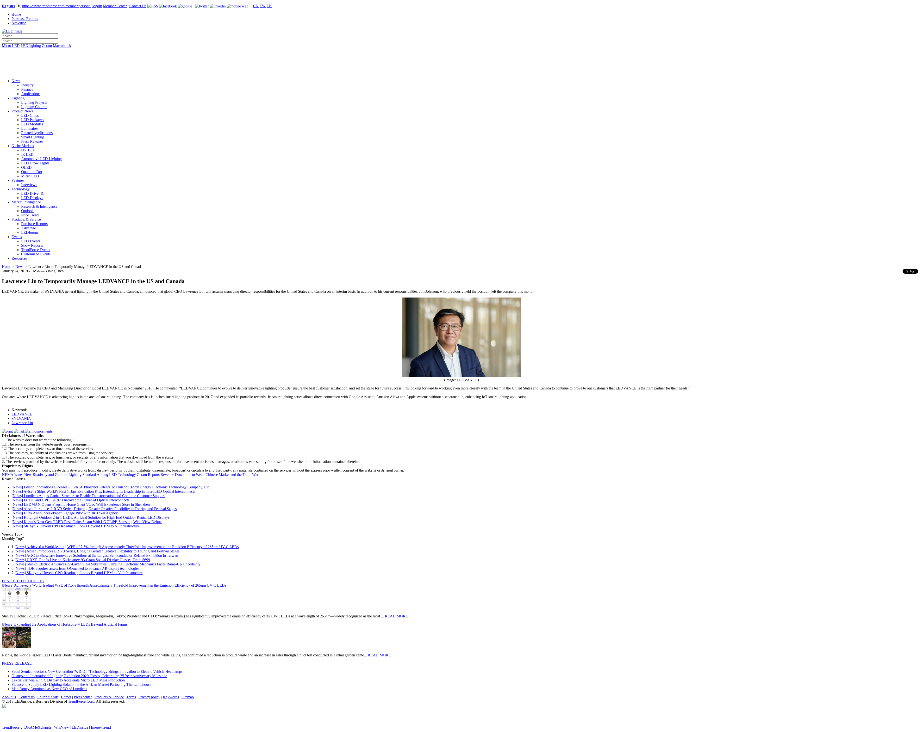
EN (269, 6)
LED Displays (32, 198)
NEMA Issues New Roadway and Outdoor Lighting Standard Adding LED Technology (69, 475)
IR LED (27, 154)
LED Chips (30, 115)
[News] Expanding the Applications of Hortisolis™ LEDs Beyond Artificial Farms (64, 624)
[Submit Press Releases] (461, 64)
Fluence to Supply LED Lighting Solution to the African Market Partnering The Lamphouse (81, 684)
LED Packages (32, 120)
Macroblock (62, 46)
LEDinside (80, 727)
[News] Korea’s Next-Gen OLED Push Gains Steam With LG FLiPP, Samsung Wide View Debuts (87, 522)
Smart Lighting (32, 137)
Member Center (115, 6)
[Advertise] (461, 58)
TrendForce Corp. (81, 701)
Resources (19, 258)
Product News (22, 111)
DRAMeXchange (37, 727)
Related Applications (37, 133)
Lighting (18, 98)
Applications (30, 94)
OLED (26, 167)
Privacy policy (149, 697)
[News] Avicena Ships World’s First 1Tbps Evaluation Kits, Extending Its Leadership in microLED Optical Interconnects (103, 491)
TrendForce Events (35, 250)
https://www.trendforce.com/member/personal (56, 6)
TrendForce (10, 727)
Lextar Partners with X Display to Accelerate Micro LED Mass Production (68, 680)
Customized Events (35, 254)
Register (8, 6)
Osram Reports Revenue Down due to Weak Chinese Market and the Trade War (197, 475)
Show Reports (32, 245)
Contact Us (137, 6)
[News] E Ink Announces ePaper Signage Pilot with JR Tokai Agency (65, 513)
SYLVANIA (21, 418)
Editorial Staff (47, 697)
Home (16, 14)
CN (256, 6)
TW (263, 6)
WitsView (61, 727)
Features (18, 180)
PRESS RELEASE (17, 663)
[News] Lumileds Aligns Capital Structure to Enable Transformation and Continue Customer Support (88, 496)
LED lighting (31, 46)
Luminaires (29, 128)
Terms (131, 697)
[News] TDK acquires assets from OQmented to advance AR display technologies (76, 568)
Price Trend (30, 215)
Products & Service (26, 219)
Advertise (19, 23)
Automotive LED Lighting (41, 159)
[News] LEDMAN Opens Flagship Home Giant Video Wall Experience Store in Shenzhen (81, 504)
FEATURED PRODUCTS (23, 581)
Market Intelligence (26, 202)
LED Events (30, 241)
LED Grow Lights (35, 163)
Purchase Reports (25, 19)
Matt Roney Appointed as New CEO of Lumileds (49, 689)
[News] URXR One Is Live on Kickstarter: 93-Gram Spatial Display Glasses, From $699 (82, 560)
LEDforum (29, 232)
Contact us (27, 697)
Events (17, 237)
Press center (83, 697)
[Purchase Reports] (461, 51)
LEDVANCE (22, 414)
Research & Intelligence (39, 206)
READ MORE (396, 616)
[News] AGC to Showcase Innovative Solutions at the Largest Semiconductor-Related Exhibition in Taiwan (96, 555)
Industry (27, 85)
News (16, 81)
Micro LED (11, 46)
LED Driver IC (32, 193)
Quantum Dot (31, 172)
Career (66, 697)
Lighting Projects (34, 102)
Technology (21, 189)
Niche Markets (23, 146)
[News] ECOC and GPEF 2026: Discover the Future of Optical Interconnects (70, 500)
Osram (47, 46)
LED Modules (32, 124)
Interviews (29, 185)
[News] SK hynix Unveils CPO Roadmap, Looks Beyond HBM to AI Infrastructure (76, 526)
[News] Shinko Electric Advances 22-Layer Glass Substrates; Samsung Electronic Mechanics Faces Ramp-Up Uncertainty (107, 564)
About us (9, 697)
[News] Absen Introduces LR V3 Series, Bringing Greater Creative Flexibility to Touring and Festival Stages (94, 509)
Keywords (171, 697)
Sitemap (187, 697)
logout (97, 6)
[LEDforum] (461, 71)
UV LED (28, 150)
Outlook (27, 211)
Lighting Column (34, 107)
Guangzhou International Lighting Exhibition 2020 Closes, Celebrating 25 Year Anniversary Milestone (89, 676)
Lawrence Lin (22, 423)
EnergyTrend (101, 727)
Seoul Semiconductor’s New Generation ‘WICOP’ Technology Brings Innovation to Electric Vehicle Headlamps (97, 671)
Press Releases (32, 141)
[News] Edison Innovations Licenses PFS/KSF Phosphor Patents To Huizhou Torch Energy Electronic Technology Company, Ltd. (111, 487)
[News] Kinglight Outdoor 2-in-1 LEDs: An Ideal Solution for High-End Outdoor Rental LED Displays (90, 517)
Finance (27, 89)
